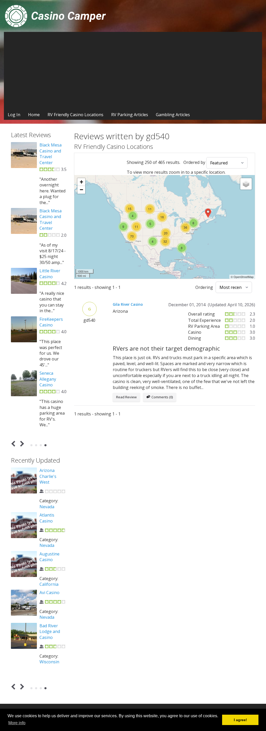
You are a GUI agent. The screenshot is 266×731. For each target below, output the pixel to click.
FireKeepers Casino (51, 322)
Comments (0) (162, 397)
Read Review (126, 397)
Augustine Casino (49, 556)
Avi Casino (49, 592)
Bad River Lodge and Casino (49, 631)
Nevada (46, 507)
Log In (14, 114)
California (48, 584)
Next (21, 444)
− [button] (81, 189)
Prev (14, 444)
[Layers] (246, 184)
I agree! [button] (240, 720)
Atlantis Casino (46, 518)
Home (34, 114)
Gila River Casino (128, 304)
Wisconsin (49, 662)
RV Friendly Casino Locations (75, 114)
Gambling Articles (173, 114)
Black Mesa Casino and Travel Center (50, 153)
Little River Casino (49, 273)
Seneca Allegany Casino (47, 379)
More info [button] (16, 723)
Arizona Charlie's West (47, 476)
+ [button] (81, 182)
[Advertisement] (133, 70)
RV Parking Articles (129, 114)
